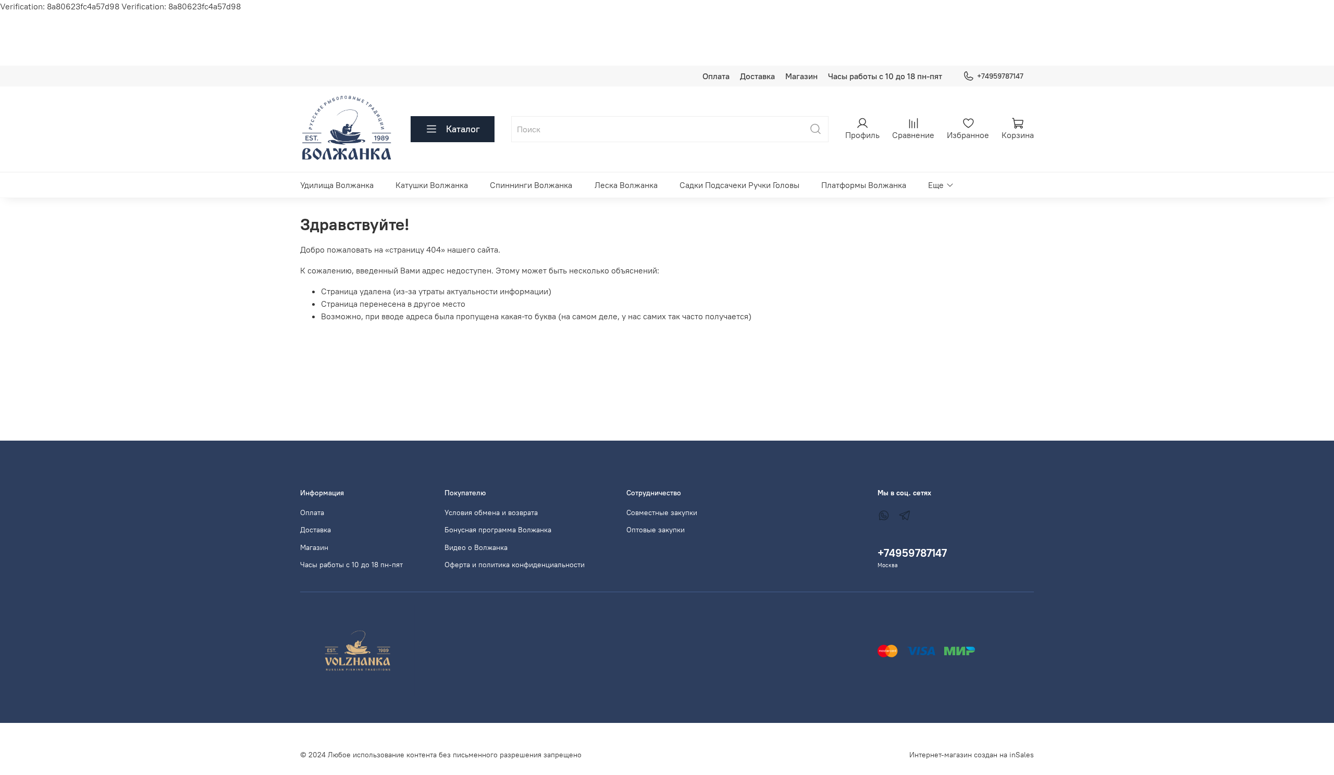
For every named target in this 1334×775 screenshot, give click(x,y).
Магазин (801, 76)
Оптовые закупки (655, 529)
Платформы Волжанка (863, 185)
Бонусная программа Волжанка (497, 529)
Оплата (716, 76)
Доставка (757, 76)
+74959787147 (1000, 76)
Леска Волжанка (626, 185)
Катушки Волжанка (432, 185)
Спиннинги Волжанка (531, 185)
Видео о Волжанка (476, 547)
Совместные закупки (661, 512)
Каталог (463, 129)
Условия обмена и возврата (491, 512)
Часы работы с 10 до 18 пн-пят (885, 76)
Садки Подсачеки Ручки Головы (739, 185)
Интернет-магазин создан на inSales (971, 754)
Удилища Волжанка (337, 185)
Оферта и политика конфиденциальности (514, 564)
